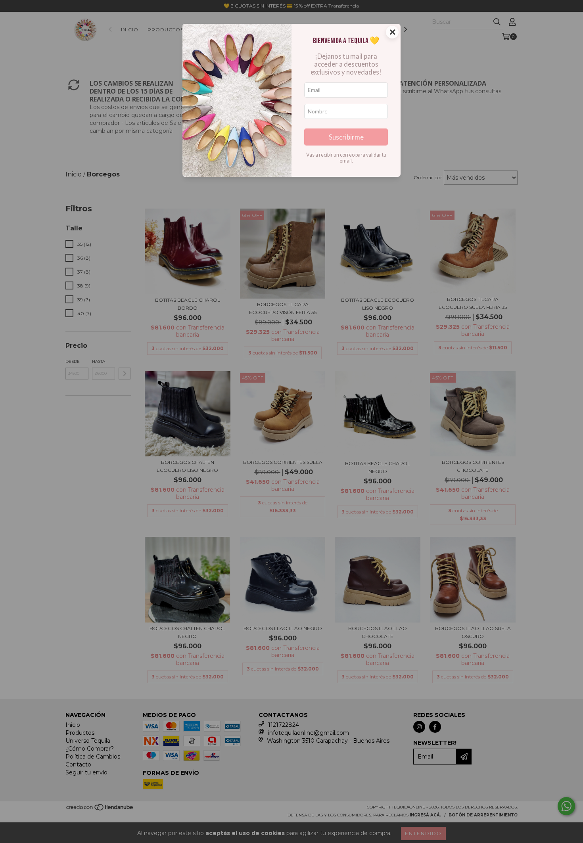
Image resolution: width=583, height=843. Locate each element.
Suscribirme (346, 137)
